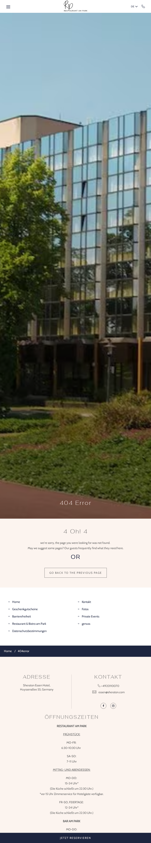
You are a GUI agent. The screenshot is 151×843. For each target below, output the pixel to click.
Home (16, 602)
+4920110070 (143, 6)
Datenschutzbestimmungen (29, 631)
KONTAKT (108, 677)
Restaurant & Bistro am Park (29, 624)
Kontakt (86, 602)
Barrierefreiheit (21, 616)
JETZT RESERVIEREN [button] (75, 838)
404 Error (76, 503)
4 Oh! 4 (75, 531)
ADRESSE (37, 677)
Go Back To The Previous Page (75, 573)
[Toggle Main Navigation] (8, 7)
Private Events (90, 616)
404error (23, 651)
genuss (86, 624)
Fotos (85, 609)
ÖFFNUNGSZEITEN (72, 717)
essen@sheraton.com (112, 692)
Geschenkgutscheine (25, 609)
